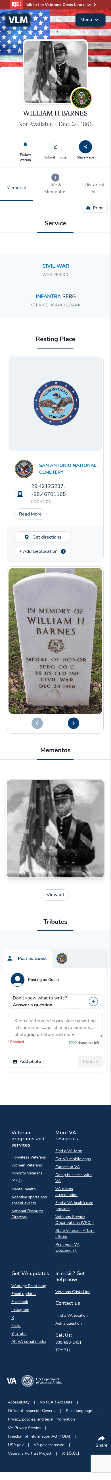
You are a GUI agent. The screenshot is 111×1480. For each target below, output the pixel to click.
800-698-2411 (68, 1342)
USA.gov (16, 1445)
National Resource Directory (27, 1214)
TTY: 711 (63, 1350)
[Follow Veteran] (25, 144)
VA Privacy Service (24, 1427)
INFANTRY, (49, 296)
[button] (55, 4)
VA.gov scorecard (49, 1445)
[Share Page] (85, 147)
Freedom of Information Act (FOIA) (39, 1436)
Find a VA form (68, 1151)
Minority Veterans (27, 1173)
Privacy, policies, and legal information (41, 1419)
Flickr (16, 1325)
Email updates (23, 1293)
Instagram (20, 1309)
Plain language (79, 1410)
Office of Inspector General (32, 1410)
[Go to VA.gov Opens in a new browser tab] (34, 1382)
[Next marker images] (73, 723)
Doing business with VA (73, 1178)
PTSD (16, 1181)
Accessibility (19, 1402)
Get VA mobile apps (73, 1159)
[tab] (55, 184)
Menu (86, 20)
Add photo (30, 1061)
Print (98, 208)
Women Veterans (26, 1165)
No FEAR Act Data (56, 1402)
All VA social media (28, 1341)
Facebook (19, 1301)
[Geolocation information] (63, 551)
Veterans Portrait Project (29, 1453)
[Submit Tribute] (55, 147)
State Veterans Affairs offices (75, 1233)
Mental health (23, 1189)
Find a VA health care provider (74, 1205)
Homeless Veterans (28, 1157)
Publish (90, 1061)
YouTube (18, 1333)
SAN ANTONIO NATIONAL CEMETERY (68, 468)
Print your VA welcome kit (67, 1247)
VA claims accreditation (66, 1191)
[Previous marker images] (37, 723)
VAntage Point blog (28, 1286)
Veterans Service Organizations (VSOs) (74, 1219)
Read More (30, 514)
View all (55, 895)
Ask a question (68, 1323)
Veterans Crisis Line (72, 1292)
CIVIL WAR (55, 266)
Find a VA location (71, 1315)
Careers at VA (67, 1167)
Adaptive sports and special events (29, 1200)
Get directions (46, 537)
